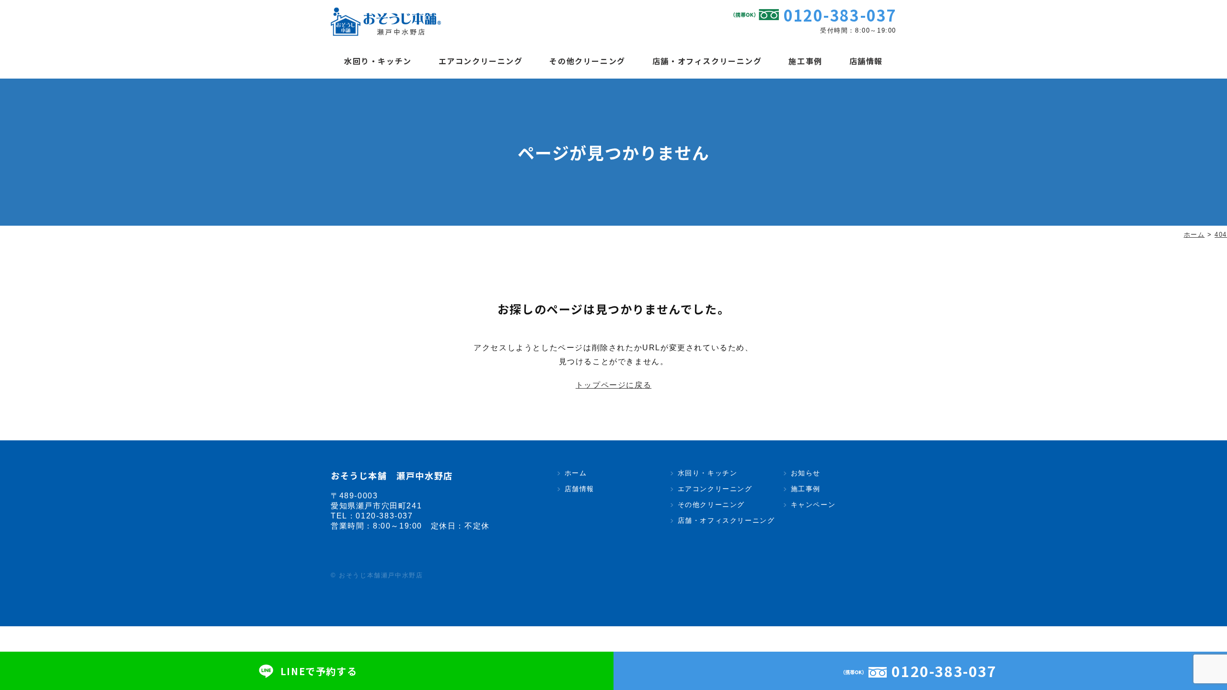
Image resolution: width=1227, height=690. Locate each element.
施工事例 (805, 61)
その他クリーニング (587, 61)
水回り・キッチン (378, 61)
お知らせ (806, 473)
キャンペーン (813, 504)
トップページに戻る (613, 385)
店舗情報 (866, 61)
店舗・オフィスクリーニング (707, 61)
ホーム (576, 473)
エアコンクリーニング (481, 61)
